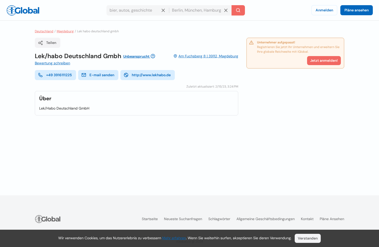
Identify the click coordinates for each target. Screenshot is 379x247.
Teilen (51, 42)
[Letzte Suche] (238, 10)
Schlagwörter (219, 219)
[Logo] (23, 10)
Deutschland (44, 31)
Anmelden (324, 10)
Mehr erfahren (174, 238)
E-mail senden (101, 75)
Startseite (150, 219)
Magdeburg (65, 31)
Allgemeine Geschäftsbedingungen (265, 219)
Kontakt (307, 219)
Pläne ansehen (356, 10)
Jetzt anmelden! (324, 60)
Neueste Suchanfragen (183, 219)
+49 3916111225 (59, 75)
